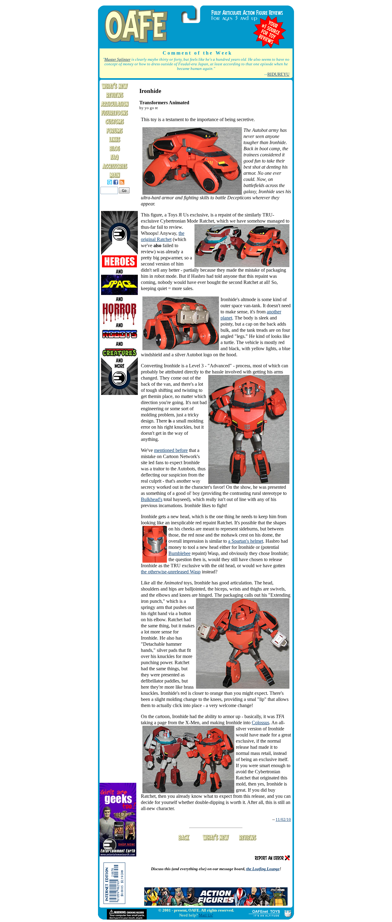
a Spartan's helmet (245, 541)
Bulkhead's (151, 499)
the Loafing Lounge (263, 869)
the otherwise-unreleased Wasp (171, 571)
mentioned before (171, 450)
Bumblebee (179, 553)
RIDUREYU (278, 74)
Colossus (260, 722)
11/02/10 (283, 819)
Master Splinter (117, 59)
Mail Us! (206, 915)
